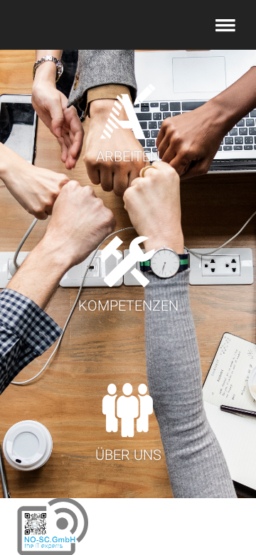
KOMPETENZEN (128, 305)
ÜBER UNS (128, 454)
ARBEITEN (128, 156)
